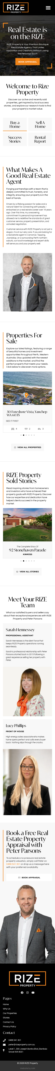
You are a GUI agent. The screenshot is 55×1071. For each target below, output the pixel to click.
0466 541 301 (13, 864)
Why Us (6, 1009)
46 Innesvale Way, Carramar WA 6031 (26, 413)
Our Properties (10, 1013)
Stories (6, 1018)
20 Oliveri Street (27, 550)
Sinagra (27, 554)
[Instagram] (27, 992)
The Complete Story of (27, 547)
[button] (48, 8)
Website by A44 (27, 1068)
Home (6, 1004)
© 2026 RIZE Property (27, 1063)
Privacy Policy (9, 1026)
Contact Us (8, 1022)
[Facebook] (22, 992)
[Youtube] (33, 992)
